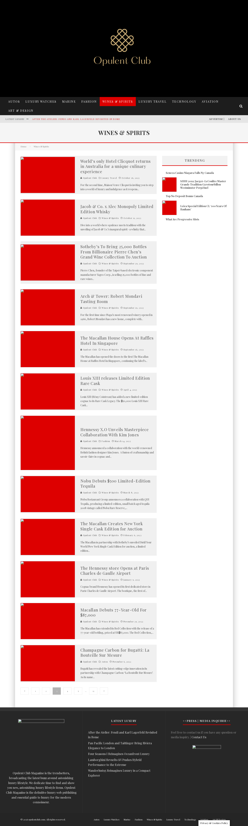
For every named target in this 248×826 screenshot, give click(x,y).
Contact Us (199, 737)
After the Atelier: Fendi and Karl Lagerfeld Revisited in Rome (76, 119)
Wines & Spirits (117, 101)
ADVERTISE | (216, 119)
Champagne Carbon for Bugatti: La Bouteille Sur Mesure (114, 652)
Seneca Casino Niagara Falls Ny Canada (190, 173)
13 (93, 691)
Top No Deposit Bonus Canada (184, 196)
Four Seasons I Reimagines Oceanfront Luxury (119, 754)
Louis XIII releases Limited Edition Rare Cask (115, 380)
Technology (184, 101)
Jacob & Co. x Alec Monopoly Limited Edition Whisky (117, 209)
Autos (14, 101)
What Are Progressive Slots (182, 219)
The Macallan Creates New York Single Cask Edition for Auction (111, 526)
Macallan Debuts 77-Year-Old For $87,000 (113, 612)
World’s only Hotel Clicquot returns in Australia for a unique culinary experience (115, 166)
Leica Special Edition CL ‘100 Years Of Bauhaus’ (203, 207)
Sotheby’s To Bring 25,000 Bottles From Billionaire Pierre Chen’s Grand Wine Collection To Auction (113, 252)
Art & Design (21, 110)
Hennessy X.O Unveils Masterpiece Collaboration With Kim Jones (114, 432)
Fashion (89, 101)
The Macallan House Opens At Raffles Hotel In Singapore (117, 340)
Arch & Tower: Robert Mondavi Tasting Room (111, 298)
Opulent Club (89, 178)
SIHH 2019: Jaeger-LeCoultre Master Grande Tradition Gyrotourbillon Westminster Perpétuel (203, 184)
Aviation (210, 101)
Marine (69, 101)
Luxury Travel (153, 101)
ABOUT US (234, 119)
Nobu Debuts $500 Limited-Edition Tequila (115, 483)
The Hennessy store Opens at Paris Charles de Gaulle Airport (114, 570)
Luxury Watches (41, 101)
